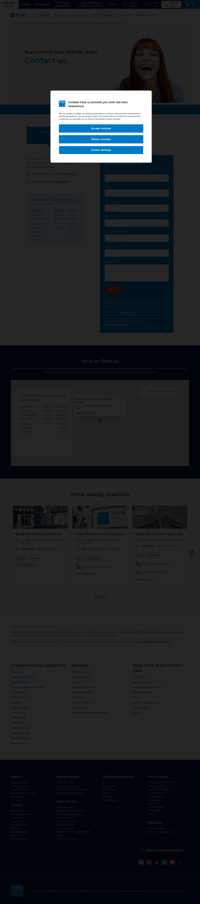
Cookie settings (101, 150)
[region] (101, 126)
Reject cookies (101, 139)
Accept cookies (101, 128)
